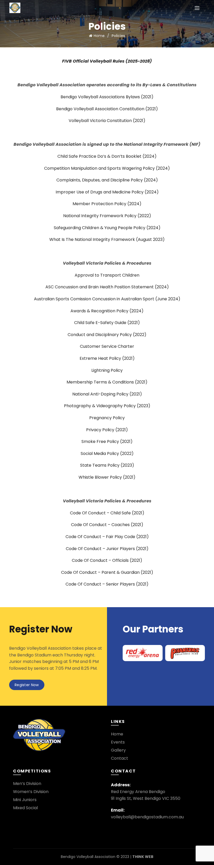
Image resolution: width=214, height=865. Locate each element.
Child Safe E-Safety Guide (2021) (107, 323)
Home (99, 35)
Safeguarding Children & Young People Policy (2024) (107, 228)
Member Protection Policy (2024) (107, 204)
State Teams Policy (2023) (107, 465)
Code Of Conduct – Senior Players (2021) (107, 584)
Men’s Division (27, 784)
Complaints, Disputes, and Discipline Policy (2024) (107, 180)
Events (118, 742)
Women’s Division (31, 792)
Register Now (27, 684)
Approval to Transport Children (107, 275)
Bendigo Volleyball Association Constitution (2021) (107, 109)
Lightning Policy (107, 370)
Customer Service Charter (107, 346)
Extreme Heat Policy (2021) (107, 358)
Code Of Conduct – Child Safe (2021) (107, 513)
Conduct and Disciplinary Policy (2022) (107, 335)
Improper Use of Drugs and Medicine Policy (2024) (107, 192)
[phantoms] (185, 652)
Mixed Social (25, 808)
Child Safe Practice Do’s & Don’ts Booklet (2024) (107, 156)
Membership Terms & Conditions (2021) (107, 382)
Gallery (118, 750)
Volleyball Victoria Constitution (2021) (107, 121)
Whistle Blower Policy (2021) (107, 477)
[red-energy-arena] (143, 652)
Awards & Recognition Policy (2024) (107, 311)
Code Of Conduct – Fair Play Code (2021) (107, 537)
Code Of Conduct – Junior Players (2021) (107, 549)
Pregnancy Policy (107, 418)
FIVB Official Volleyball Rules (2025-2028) (107, 61)
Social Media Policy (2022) (107, 453)
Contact (119, 758)
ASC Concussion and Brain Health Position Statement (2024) (107, 287)
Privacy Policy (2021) (107, 430)
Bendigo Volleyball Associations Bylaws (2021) (107, 97)
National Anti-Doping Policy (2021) (107, 394)
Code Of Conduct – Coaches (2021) (107, 525)
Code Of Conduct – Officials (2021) (107, 560)
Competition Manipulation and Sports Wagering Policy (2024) (107, 168)
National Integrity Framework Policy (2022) (107, 216)
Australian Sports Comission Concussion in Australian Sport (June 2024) (107, 299)
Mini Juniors (25, 800)
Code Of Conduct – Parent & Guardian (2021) (107, 572)
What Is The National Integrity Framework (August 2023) (107, 239)
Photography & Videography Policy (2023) (107, 406)
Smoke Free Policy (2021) (107, 441)
